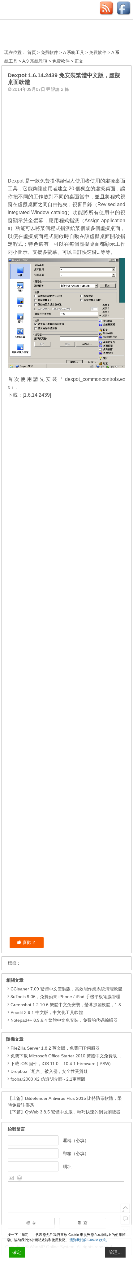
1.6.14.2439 (37, 395)
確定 (16, 1252)
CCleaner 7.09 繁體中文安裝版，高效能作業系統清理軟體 (66, 988)
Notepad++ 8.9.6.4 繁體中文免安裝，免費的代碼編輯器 (64, 1020)
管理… (115, 1252)
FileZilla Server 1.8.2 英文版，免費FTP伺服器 (55, 1048)
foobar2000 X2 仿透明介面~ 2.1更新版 (48, 1079)
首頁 (31, 52)
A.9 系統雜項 (34, 61)
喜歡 (29, 942)
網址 (67, 1166)
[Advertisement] (66, 133)
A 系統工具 (73, 52)
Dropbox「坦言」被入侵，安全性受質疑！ (51, 1071)
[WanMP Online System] (38, 35)
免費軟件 (49, 52)
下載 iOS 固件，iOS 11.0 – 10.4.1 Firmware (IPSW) (61, 1063)
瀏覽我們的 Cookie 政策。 (89, 1240)
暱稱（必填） (76, 1140)
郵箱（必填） (76, 1153)
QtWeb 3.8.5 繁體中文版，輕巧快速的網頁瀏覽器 (72, 1111)
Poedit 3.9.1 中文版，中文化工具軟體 (47, 1012)
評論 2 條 (60, 89)
